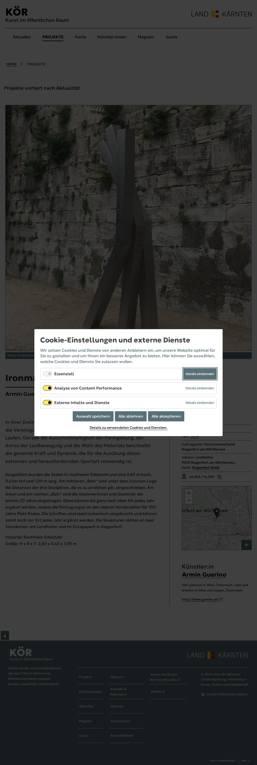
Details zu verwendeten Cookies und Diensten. (128, 427)
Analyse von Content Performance (88, 388)
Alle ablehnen (130, 416)
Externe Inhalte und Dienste (81, 402)
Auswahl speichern (93, 416)
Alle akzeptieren (166, 416)
